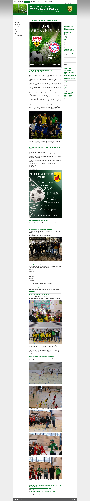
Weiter (43, 494)
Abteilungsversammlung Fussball (37, 264)
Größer (68, 3)
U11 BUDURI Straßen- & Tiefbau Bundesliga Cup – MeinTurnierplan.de (41, 356)
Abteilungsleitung (18, 26)
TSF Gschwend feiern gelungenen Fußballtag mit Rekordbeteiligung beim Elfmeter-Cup (40, 71)
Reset (71, 3)
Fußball (27, 1)
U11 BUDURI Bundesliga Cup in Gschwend (39, 294)
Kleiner (74, 3)
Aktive (16, 29)
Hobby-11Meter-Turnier (67, 68)
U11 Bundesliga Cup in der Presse (37, 287)
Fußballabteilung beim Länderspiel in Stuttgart (40, 229)
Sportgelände (17, 27)
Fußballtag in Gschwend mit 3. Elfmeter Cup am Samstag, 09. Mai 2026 (69, 33)
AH (15, 33)
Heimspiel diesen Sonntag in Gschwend (38, 220)
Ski (46, 1)
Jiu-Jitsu (33, 1)
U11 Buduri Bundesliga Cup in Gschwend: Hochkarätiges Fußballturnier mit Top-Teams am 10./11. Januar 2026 (45, 486)
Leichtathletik (40, 1)
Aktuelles (17, 22)
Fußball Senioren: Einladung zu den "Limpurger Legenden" (40, 488)
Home (15, 1)
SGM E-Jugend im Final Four (35, 489)
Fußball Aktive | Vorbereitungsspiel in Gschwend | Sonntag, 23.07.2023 (70, 76)
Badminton (20, 1)
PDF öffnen (31, 291)
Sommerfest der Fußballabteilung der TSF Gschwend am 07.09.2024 (70, 63)
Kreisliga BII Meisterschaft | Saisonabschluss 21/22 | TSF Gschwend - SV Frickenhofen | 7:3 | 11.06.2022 (69, 96)
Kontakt (16, 37)
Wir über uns (17, 24)
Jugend (16, 31)
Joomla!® (75, 499)
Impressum (16, 499)
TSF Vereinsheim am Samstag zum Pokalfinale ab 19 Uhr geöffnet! (45, 20)
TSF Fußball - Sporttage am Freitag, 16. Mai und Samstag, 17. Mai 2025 (43, 491)
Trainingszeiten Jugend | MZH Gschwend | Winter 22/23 (68, 93)
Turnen (50, 1)
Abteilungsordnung (18, 35)
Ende (46, 494)
